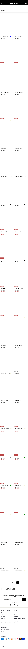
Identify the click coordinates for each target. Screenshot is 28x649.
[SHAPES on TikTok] (14, 604)
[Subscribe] (24, 599)
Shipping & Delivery (18, 620)
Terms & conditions (5, 620)
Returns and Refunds (18, 622)
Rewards (16, 616)
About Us (16, 612)
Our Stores (16, 614)
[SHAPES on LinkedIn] (17, 604)
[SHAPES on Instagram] (10, 604)
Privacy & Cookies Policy (6, 622)
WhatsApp (3, 616)
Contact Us (3, 612)
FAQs (2, 614)
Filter (4, 10)
